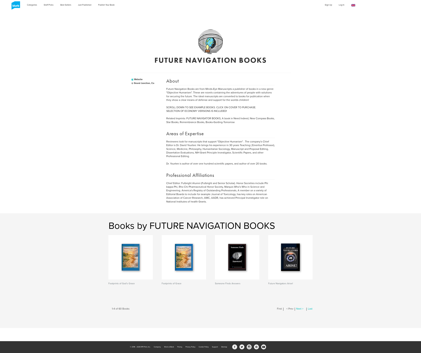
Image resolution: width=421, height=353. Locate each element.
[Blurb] (15, 6)
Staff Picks (48, 5)
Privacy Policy (190, 347)
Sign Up (328, 5)
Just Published (84, 5)
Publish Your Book (106, 5)
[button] (353, 5)
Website (138, 79)
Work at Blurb (169, 347)
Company (157, 347)
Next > (299, 308)
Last (310, 308)
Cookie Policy (204, 347)
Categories (32, 5)
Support (215, 347)
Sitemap (224, 347)
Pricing (179, 347)
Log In (341, 5)
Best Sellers (65, 5)
